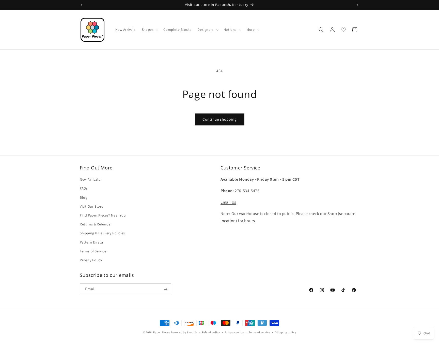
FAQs (84, 188)
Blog (83, 197)
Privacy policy (234, 332)
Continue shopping (219, 119)
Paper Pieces (161, 332)
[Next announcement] (357, 5)
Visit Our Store (91, 206)
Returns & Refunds (95, 224)
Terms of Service (93, 251)
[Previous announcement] (81, 5)
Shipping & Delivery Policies (102, 233)
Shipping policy (285, 332)
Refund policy (211, 332)
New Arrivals (90, 179)
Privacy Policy (91, 260)
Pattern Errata (91, 242)
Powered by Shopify (184, 332)
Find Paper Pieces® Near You (103, 215)
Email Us (228, 202)
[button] (150, 29)
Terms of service (259, 332)
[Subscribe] (165, 289)
